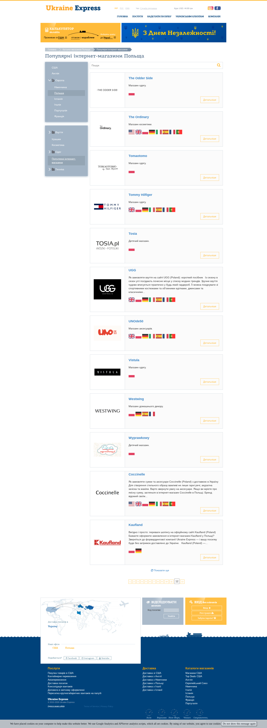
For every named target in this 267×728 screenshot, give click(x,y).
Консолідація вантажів (60, 686)
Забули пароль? (206, 618)
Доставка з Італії (152, 686)
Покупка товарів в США (61, 673)
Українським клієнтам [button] (190, 16)
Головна (122, 16)
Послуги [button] (137, 16)
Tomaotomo (138, 156)
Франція (59, 116)
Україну (52, 626)
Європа (59, 80)
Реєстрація (205, 613)
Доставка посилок (58, 683)
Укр (116, 8)
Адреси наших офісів (56, 706)
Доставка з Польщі (153, 683)
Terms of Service (91, 706)
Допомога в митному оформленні (66, 690)
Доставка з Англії (152, 676)
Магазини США (193, 673)
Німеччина (60, 87)
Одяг (58, 151)
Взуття (59, 132)
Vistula (134, 360)
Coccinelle (137, 474)
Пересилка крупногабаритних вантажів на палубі (74, 693)
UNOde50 (136, 321)
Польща (59, 93)
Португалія (60, 110)
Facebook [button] (72, 658)
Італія (57, 104)
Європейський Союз (196, 683)
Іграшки (56, 139)
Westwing (136, 399)
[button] (218, 8)
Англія (55, 73)
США (55, 67)
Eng (128, 8)
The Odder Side (141, 78)
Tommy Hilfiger (140, 195)
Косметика (58, 145)
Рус (122, 8)
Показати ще (161, 570)
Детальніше (209, 99)
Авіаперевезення (57, 679)
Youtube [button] (105, 658)
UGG (132, 270)
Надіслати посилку (159, 16)
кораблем (88, 37)
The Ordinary (139, 117)
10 (166, 582)
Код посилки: (154, 610)
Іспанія (58, 98)
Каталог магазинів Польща (76, 49)
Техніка (59, 169)
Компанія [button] (214, 16)
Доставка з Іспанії (152, 690)
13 (182, 582)
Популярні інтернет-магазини (64, 160)
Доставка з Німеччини (155, 679)
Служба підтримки (148, 8)
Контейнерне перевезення (62, 676)
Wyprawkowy (139, 438)
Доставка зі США (152, 673)
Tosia (133, 233)
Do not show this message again (239, 723)
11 (172, 582)
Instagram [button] (88, 658)
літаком (75, 37)
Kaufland (136, 525)
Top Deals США (193, 676)
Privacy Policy (107, 706)
